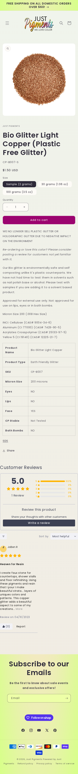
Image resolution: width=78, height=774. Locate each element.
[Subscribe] (67, 698)
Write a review (39, 523)
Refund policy (25, 763)
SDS (5, 441)
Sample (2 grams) (19, 184)
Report (21, 626)
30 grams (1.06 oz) (55, 184)
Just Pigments (34, 759)
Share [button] (11, 450)
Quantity (8, 200)
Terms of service (65, 763)
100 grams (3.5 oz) (19, 192)
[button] (7, 23)
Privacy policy (44, 763)
